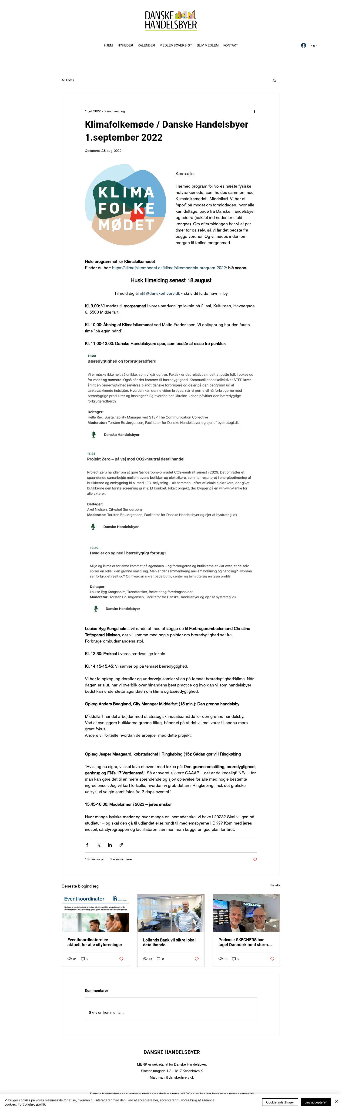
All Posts (68, 80)
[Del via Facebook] (87, 845)
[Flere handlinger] (254, 111)
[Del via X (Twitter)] (98, 845)
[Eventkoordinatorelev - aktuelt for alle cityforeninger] (95, 913)
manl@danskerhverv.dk (176, 1077)
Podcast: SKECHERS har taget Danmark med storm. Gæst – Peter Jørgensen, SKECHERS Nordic (243, 942)
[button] (274, 80)
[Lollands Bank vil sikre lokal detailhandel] (171, 913)
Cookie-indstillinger (280, 1102)
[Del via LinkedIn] (110, 845)
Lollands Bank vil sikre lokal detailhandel (169, 942)
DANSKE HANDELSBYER (172, 1052)
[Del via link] (121, 845)
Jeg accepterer (316, 1102)
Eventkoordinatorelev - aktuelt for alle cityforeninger (94, 942)
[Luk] (336, 1102)
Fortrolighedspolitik (32, 1104)
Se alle (275, 885)
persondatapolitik (241, 1094)
